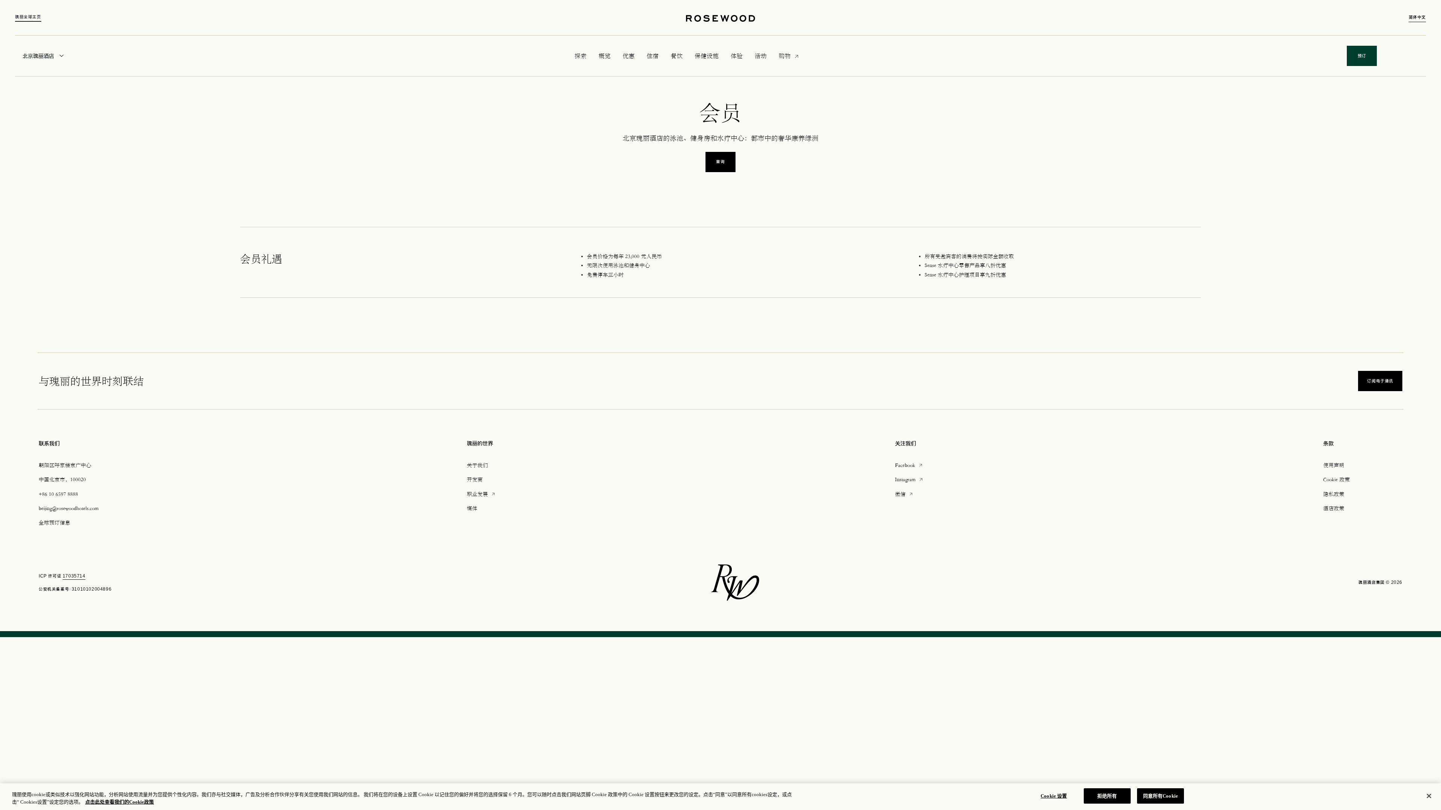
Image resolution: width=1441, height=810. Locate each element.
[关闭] (1429, 796)
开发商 (475, 479)
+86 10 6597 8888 (58, 493)
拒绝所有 (1107, 796)
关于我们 (477, 465)
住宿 (653, 56)
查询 (720, 161)
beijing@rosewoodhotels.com (69, 508)
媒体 (472, 508)
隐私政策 (1333, 493)
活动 (761, 56)
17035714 (74, 576)
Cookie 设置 (1054, 796)
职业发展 (481, 493)
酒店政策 (1333, 508)
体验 (737, 56)
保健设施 (707, 56)
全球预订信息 (54, 522)
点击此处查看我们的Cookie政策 (119, 802)
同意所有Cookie (1160, 796)
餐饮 (677, 56)
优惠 (629, 56)
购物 (785, 55)
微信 (904, 493)
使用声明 (1333, 465)
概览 (605, 56)
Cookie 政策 (1336, 479)
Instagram (909, 479)
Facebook (909, 464)
